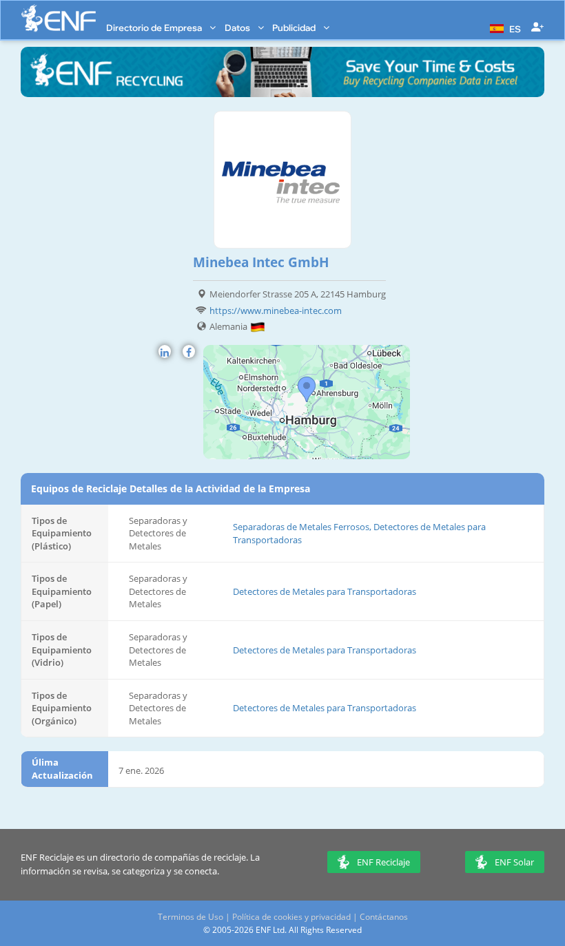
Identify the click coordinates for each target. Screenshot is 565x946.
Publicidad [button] (295, 27)
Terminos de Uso (190, 917)
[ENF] (58, 18)
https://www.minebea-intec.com (275, 310)
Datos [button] (238, 27)
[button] (503, 27)
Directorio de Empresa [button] (155, 27)
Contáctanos (384, 917)
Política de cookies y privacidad (291, 917)
